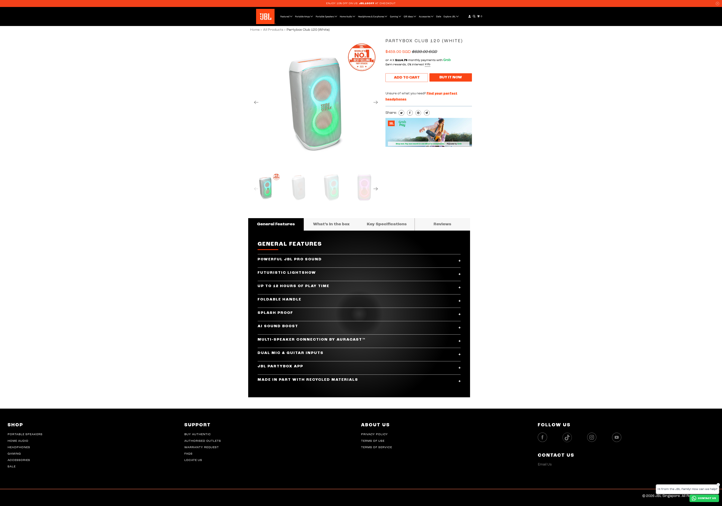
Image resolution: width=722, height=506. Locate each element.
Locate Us (193, 460)
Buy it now (450, 77)
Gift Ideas (409, 16)
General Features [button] (276, 224)
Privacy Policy (374, 434)
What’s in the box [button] (331, 224)
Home (255, 29)
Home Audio (346, 16)
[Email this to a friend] (426, 113)
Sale (438, 16)
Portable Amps (302, 16)
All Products (273, 29)
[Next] (376, 102)
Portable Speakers (325, 16)
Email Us (545, 464)
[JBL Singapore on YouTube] (617, 437)
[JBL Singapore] (257, 16)
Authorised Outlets (202, 441)
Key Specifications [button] (387, 224)
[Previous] (256, 102)
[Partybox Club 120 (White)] (316, 102)
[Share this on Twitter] (401, 113)
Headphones (19, 447)
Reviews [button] (442, 224)
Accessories (425, 16)
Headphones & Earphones (371, 16)
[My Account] (470, 16)
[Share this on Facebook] (409, 113)
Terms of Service (376, 447)
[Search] (474, 16)
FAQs (188, 453)
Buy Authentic (197, 434)
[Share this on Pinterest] (418, 113)
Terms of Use (373, 441)
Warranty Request (201, 447)
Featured (285, 16)
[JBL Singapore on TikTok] (568, 438)
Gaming (394, 16)
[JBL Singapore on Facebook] (543, 437)
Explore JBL (450, 16)
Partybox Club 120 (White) (424, 41)
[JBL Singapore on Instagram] (592, 437)
